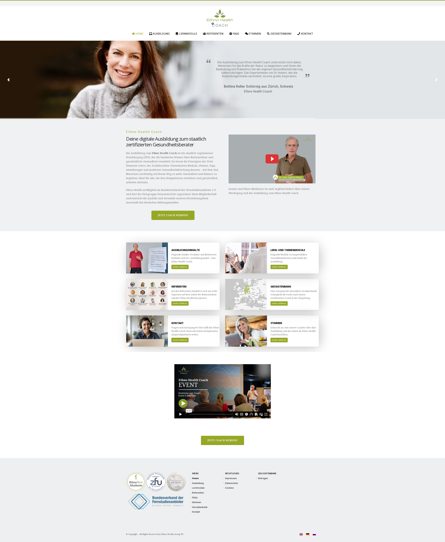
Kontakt (307, 33)
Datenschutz (231, 483)
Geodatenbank (281, 33)
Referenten (215, 33)
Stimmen (255, 33)
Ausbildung (161, 33)
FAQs (236, 33)
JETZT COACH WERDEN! (173, 215)
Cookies (229, 488)
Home (139, 33)
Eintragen (263, 478)
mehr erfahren (180, 266)
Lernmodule (188, 33)
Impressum (231, 478)
